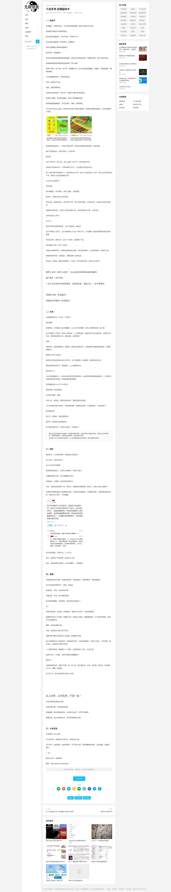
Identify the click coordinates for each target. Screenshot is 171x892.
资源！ (27, 28)
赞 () (79, 779)
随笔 (26, 23)
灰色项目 (78, 798)
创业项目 (133, 28)
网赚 (123, 28)
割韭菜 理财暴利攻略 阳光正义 (55, 861)
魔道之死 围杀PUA (106, 811)
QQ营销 (133, 16)
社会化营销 (142, 24)
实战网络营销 (123, 13)
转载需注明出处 (65, 889)
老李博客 (136, 107)
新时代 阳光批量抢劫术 (76, 880)
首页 (26, 15)
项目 (26, 19)
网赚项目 (133, 20)
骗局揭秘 (87, 798)
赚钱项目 (64, 5)
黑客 (32, 46)
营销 (142, 28)
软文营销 (123, 31)
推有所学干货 (137, 104)
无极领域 (31, 6)
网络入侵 (142, 35)
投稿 (26, 36)
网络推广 (142, 20)
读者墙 (28, 46)
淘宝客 (133, 24)
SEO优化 (123, 35)
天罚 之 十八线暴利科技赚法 (100, 840)
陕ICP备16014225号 (139, 889)
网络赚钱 (123, 16)
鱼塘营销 (123, 24)
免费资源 (122, 101)
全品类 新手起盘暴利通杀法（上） (77, 842)
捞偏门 (70, 798)
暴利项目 (142, 16)
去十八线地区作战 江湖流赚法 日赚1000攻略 (59, 811)
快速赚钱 (133, 35)
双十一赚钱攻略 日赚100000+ (78, 861)
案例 (133, 31)
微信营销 (123, 20)
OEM (142, 31)
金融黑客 (28, 32)
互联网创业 (133, 13)
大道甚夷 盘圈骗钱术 (88, 769)
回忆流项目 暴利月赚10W (54, 840)
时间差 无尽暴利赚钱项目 (99, 861)
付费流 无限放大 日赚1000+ (54, 880)
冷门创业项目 (142, 9)
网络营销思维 (142, 13)
